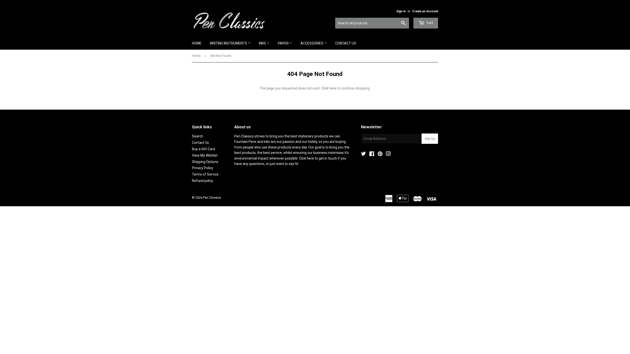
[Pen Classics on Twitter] (363, 154)
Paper (283, 43)
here (332, 88)
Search (197, 136)
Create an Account (425, 11)
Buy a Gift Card (203, 149)
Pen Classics (212, 197)
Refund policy (202, 181)
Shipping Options (205, 162)
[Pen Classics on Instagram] (388, 154)
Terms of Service (205, 174)
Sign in (401, 11)
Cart (429, 23)
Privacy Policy (202, 168)
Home (197, 43)
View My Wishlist (205, 155)
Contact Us (345, 43)
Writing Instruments (229, 43)
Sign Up (430, 138)
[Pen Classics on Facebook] (371, 154)
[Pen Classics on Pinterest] (380, 154)
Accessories (312, 43)
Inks (263, 43)
